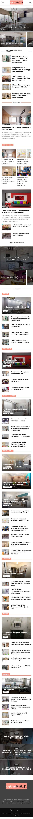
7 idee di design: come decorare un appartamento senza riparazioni (21, 552)
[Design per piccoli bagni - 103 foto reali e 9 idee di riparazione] (5, 644)
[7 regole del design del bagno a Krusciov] (16, 628)
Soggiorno (5, 207)
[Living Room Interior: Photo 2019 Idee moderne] (5, 389)
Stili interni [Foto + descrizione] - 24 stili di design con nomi (21, 78)
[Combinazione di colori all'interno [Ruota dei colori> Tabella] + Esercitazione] (24, 171)
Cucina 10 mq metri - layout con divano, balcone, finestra (20, 333)
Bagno (5, 613)
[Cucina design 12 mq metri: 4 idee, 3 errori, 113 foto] (16, 19)
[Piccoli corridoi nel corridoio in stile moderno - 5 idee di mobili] (5, 599)
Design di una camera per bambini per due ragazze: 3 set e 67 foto (20, 707)
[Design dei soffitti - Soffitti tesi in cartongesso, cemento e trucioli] (9, 171)
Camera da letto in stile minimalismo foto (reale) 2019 (20, 435)
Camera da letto (9, 396)
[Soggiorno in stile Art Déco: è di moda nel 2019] (5, 381)
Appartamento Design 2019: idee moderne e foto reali (20, 512)
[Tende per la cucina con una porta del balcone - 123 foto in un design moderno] (16, 753)
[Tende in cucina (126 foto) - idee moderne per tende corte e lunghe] (16, 768)
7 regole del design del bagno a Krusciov (15, 633)
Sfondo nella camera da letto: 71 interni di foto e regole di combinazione (20, 428)
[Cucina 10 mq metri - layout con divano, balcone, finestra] (5, 334)
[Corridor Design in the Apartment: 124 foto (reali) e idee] (5, 607)
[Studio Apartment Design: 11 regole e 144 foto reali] (16, 115)
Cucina (5, 294)
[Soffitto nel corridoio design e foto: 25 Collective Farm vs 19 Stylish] (5, 583)
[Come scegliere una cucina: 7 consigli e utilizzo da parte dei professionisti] (6, 58)
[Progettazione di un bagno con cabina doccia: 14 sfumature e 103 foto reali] (5, 652)
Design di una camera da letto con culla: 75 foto (20, 722)
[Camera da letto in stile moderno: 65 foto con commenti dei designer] (5, 444)
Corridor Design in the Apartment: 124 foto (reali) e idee (20, 607)
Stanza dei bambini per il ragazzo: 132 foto (21, 86)
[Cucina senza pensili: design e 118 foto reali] (16, 305)
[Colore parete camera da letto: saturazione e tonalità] (5, 421)
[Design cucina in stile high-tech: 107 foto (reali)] (13, 39)
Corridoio (6, 558)
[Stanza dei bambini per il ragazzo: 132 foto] (6, 87)
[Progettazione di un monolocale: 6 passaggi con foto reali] (6, 70)
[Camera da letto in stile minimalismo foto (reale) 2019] (5, 436)
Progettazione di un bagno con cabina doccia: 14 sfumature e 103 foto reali (20, 652)
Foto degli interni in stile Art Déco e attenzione (20, 234)
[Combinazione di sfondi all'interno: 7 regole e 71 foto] (24, 153)
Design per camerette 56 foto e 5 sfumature (16, 410)
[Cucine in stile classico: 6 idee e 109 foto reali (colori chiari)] (16, 258)
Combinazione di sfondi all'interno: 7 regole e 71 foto (23, 161)
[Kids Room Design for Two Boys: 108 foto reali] (16, 686)
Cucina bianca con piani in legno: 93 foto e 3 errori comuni (21, 95)
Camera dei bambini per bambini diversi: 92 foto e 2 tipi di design (21, 699)
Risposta (12, 810)
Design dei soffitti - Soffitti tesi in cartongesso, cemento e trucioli (20, 544)
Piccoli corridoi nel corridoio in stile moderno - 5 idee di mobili (21, 598)
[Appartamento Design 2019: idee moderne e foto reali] (5, 513)
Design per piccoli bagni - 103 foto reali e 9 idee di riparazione (21, 643)
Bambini (6, 674)
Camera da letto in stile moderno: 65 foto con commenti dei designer (18, 444)
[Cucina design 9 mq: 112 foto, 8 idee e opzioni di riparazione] (13, 277)
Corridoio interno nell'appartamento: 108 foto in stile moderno (20, 591)
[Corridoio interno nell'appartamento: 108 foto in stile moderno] (5, 591)
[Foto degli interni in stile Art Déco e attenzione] (6, 236)
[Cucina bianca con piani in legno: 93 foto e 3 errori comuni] (6, 96)
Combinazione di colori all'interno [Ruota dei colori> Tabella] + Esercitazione (22, 181)
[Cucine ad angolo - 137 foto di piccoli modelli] (5, 326)
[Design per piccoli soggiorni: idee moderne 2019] (5, 373)
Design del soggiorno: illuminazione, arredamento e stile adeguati (16, 211)
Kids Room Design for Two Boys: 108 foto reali (15, 688)
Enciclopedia (5, 124)
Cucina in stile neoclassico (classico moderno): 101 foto (20, 341)
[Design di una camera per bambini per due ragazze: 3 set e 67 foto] (5, 707)
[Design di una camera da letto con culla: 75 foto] (5, 722)
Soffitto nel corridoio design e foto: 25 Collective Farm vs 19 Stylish (20, 583)
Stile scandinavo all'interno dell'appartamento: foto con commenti (14, 501)
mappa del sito (19, 810)
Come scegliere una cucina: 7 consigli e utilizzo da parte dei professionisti (19, 59)
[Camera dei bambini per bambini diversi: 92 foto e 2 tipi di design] (5, 699)
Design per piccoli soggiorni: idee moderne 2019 (20, 372)
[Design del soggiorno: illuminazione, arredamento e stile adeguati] (16, 198)
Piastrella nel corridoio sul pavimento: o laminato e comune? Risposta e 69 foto (13, 572)
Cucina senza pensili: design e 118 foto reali (16, 308)
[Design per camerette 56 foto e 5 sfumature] (16, 407)
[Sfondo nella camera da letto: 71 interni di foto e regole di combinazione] (5, 428)
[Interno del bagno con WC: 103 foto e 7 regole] (5, 667)
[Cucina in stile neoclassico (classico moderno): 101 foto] (5, 342)
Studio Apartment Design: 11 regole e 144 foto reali (16, 128)
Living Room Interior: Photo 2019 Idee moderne (20, 388)
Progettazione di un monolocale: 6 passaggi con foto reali (21, 70)
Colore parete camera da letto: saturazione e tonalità (20, 420)
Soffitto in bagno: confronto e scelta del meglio (20, 659)
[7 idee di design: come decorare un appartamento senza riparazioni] (5, 552)
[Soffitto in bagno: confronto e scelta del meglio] (5, 660)
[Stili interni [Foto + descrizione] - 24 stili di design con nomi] (6, 78)
